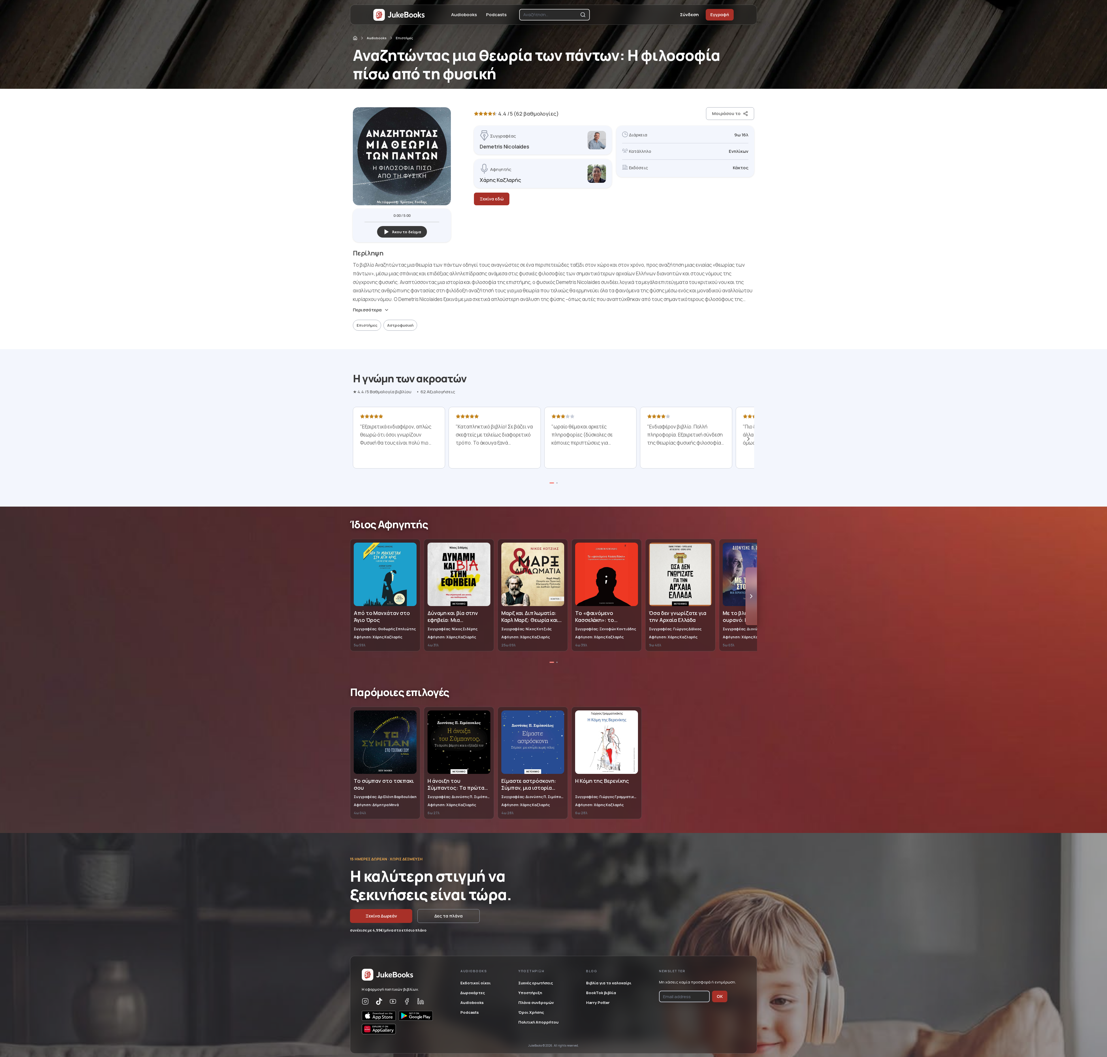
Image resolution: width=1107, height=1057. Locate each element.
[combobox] (550, 14)
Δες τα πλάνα (448, 916)
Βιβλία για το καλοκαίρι (608, 982)
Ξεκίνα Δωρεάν (381, 916)
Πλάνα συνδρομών (536, 1002)
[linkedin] (420, 1001)
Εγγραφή (719, 15)
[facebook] (406, 1001)
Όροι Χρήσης (531, 1012)
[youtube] (392, 1001)
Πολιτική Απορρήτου (538, 1022)
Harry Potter (598, 1002)
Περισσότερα (367, 310)
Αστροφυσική (400, 325)
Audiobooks (464, 15)
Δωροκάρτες (472, 992)
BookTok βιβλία (601, 992)
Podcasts (496, 15)
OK (720, 996)
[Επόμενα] (748, 439)
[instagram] (365, 1001)
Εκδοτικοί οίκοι (475, 982)
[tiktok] (379, 1001)
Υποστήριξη (530, 992)
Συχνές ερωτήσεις (535, 982)
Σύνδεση (689, 15)
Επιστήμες (404, 38)
